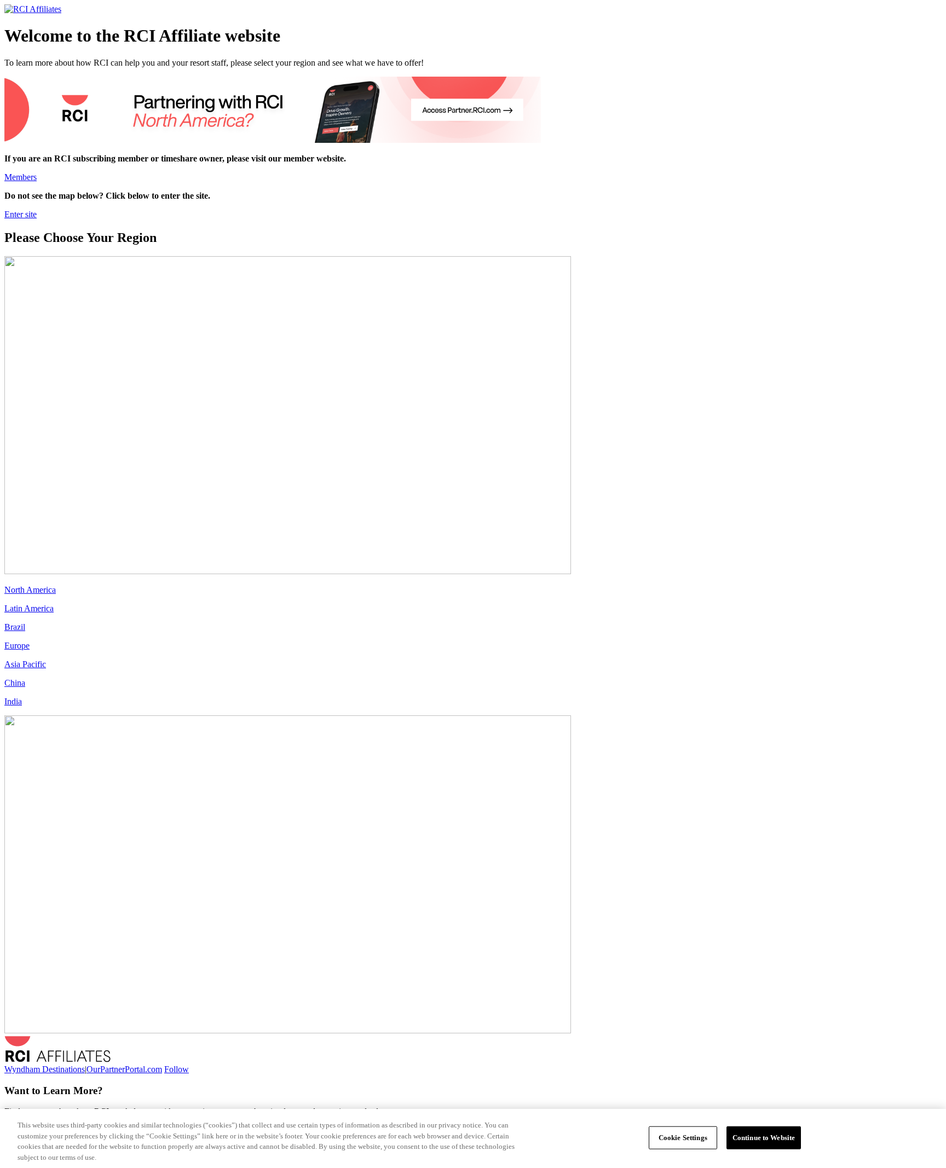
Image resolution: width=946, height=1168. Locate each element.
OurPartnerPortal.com (124, 1069)
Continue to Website (763, 1138)
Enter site (20, 214)
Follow (176, 1069)
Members (20, 177)
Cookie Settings (683, 1138)
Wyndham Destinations (44, 1069)
